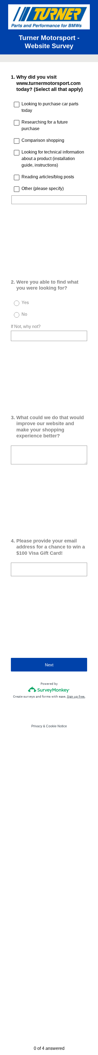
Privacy (36, 726)
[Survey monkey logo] (49, 689)
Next (49, 665)
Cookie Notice (56, 726)
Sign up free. (76, 696)
